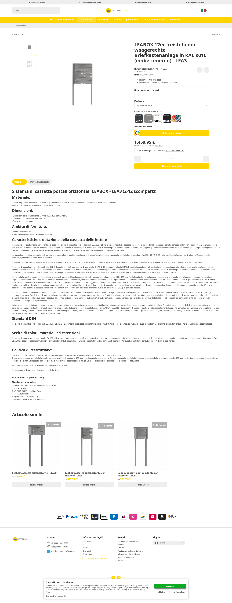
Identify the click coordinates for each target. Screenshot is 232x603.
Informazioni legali (92, 537)
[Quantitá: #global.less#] (137, 159)
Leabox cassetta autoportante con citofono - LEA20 (138, 474)
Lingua (156, 537)
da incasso (103, 19)
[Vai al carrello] (217, 10)
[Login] (211, 10)
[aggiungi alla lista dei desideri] (200, 70)
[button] (30, 49)
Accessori (175, 19)
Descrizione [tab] (19, 181)
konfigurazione (179, 592)
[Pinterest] (119, 578)
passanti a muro (65, 19)
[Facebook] (113, 578)
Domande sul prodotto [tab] (39, 181)
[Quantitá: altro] (206, 159)
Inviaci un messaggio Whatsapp (63, 551)
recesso (65, 365)
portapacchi (132, 19)
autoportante (86, 19)
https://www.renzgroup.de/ (34, 399)
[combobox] (171, 95)
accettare (170, 586)
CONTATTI (52, 537)
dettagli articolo (37, 484)
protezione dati (60, 596)
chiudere (161, 592)
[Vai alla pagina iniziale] (116, 10)
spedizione (159, 145)
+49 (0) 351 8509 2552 (59, 543)
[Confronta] (206, 70)
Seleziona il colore (171, 132)
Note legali (50, 596)
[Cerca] (57, 10)
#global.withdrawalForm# (98, 558)
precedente (18, 34)
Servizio (122, 537)
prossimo (214, 34)
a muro (117, 19)
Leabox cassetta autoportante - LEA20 (34, 473)
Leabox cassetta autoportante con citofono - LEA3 (85, 474)
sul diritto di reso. (54, 370)
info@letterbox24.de (59, 546)
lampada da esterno (155, 19)
